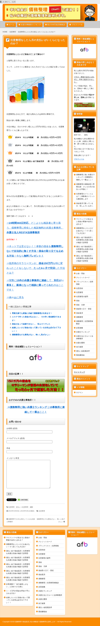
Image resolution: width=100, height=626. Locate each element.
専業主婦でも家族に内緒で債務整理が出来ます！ (32, 313)
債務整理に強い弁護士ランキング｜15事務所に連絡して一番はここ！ (85, 177)
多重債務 (79, 328)
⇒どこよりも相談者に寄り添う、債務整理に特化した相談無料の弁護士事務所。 (35, 228)
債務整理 (79, 317)
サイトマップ (79, 372)
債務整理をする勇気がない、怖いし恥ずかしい (31, 335)
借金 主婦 (80, 305)
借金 (78, 301)
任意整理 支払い (14, 507)
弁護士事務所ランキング (31, 24)
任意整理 (42, 511)
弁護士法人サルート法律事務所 (50, 595)
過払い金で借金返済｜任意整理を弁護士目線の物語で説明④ (84, 249)
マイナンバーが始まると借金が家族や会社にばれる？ (84, 221)
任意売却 (79, 288)
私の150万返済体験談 (56, 24)
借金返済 (79, 313)
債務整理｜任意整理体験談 (48, 583)
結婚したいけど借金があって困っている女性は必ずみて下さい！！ (18, 600)
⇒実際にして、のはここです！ (35, 285)
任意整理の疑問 (82, 297)
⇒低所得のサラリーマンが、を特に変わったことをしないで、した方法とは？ (36, 268)
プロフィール (77, 24)
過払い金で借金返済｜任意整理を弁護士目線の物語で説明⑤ (84, 239)
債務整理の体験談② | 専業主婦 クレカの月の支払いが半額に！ (85, 186)
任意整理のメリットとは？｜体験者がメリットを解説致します (85, 196)
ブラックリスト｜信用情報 (48, 546)
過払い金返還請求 (83, 351)
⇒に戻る (15, 297)
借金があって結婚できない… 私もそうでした (31, 324)
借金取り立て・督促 (83, 309)
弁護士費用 (80, 343)
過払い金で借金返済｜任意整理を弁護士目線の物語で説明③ (84, 258)
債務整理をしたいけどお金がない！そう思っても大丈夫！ (84, 230)
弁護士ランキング (83, 332)
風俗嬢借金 (80, 355)
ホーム (11, 24)
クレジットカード (83, 277)
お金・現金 (80, 273)
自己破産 (79, 347)
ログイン (79, 392)
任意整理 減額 (27, 507)
